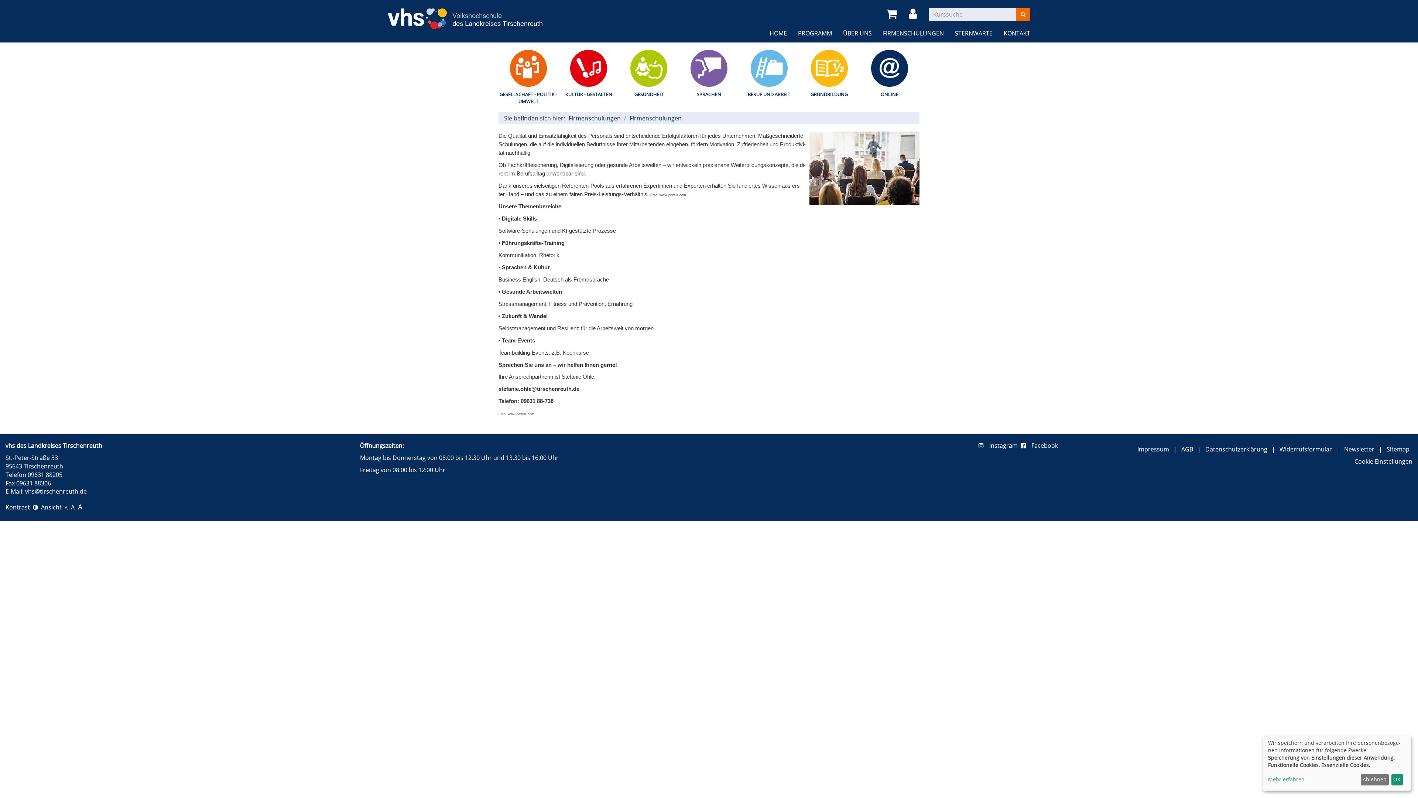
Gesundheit (649, 94)
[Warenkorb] (893, 14)
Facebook (1044, 445)
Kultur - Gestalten (588, 94)
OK (1397, 779)
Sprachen (709, 94)
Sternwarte (974, 33)
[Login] (914, 14)
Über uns (857, 33)
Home (778, 33)
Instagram (1005, 445)
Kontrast (19, 507)
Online (889, 94)
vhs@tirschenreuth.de (56, 491)
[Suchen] (1023, 14)
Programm (815, 33)
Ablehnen (1375, 779)
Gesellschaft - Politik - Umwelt (528, 98)
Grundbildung (829, 94)
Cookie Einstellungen (1383, 461)
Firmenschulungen (913, 33)
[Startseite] (465, 14)
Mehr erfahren (1286, 779)
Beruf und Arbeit (769, 94)
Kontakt (1017, 33)
